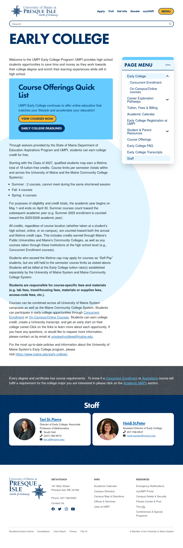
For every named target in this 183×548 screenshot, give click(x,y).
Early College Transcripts (144, 152)
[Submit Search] (170, 24)
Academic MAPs (135, 382)
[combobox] (91, 24)
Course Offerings (139, 139)
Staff (130, 158)
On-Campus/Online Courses (49, 317)
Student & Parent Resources (139, 131)
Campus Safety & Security (151, 496)
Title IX (83, 531)
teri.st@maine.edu (54, 439)
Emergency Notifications (150, 486)
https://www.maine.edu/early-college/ (41, 354)
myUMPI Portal (145, 491)
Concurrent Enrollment (146, 82)
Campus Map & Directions (109, 496)
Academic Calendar (141, 114)
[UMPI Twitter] (59, 509)
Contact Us (57, 503)
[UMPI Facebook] (53, 509)
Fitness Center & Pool (148, 501)
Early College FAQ (140, 145)
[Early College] (34, 11)
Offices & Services (104, 501)
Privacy (73, 531)
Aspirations (149, 378)
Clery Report (60, 531)
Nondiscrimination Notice (21, 531)
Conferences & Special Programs (149, 513)
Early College (136, 76)
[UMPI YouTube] (73, 509)
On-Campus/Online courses (143, 90)
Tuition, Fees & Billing (142, 107)
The (140, 506)
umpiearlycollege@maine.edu (72, 336)
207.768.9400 (68, 498)
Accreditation (43, 531)
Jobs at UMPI (102, 506)
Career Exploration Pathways (140, 100)
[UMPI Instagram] (66, 509)
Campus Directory (104, 491)
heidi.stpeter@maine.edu (141, 435)
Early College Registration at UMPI (147, 122)
